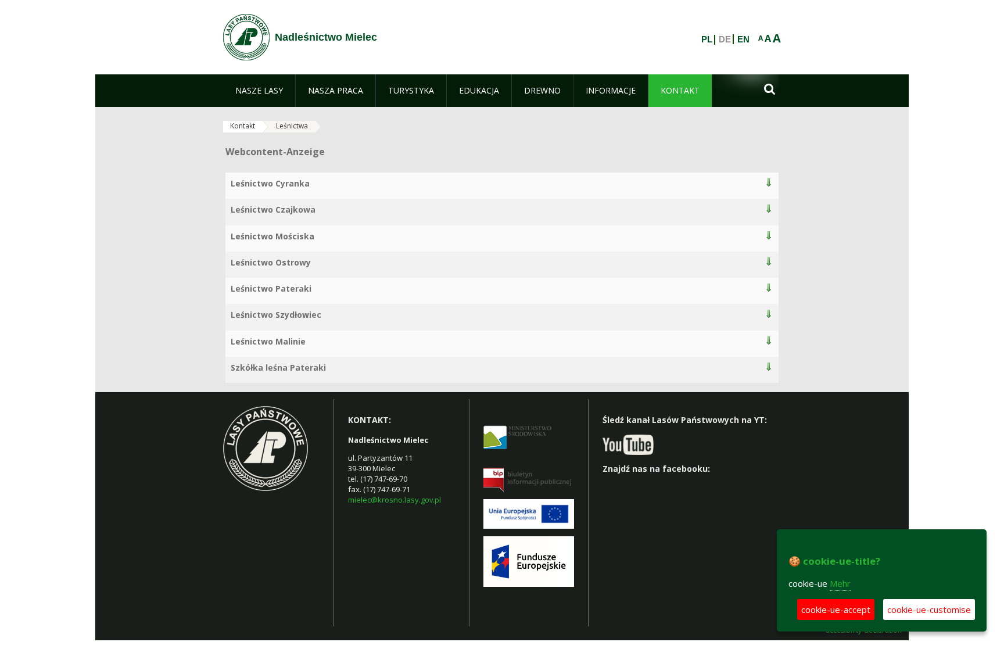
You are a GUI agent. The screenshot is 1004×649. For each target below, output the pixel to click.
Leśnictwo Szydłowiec (276, 314)
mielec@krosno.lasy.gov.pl (394, 499)
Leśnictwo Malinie (268, 341)
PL (706, 39)
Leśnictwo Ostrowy (271, 262)
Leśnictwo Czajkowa (273, 209)
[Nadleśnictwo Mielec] (246, 37)
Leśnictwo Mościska (272, 236)
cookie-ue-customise (929, 609)
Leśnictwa (292, 126)
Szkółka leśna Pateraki (278, 367)
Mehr (840, 583)
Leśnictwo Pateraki (271, 288)
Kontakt (242, 126)
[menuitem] (259, 90)
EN (743, 39)
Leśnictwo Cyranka (270, 183)
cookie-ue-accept (835, 609)
